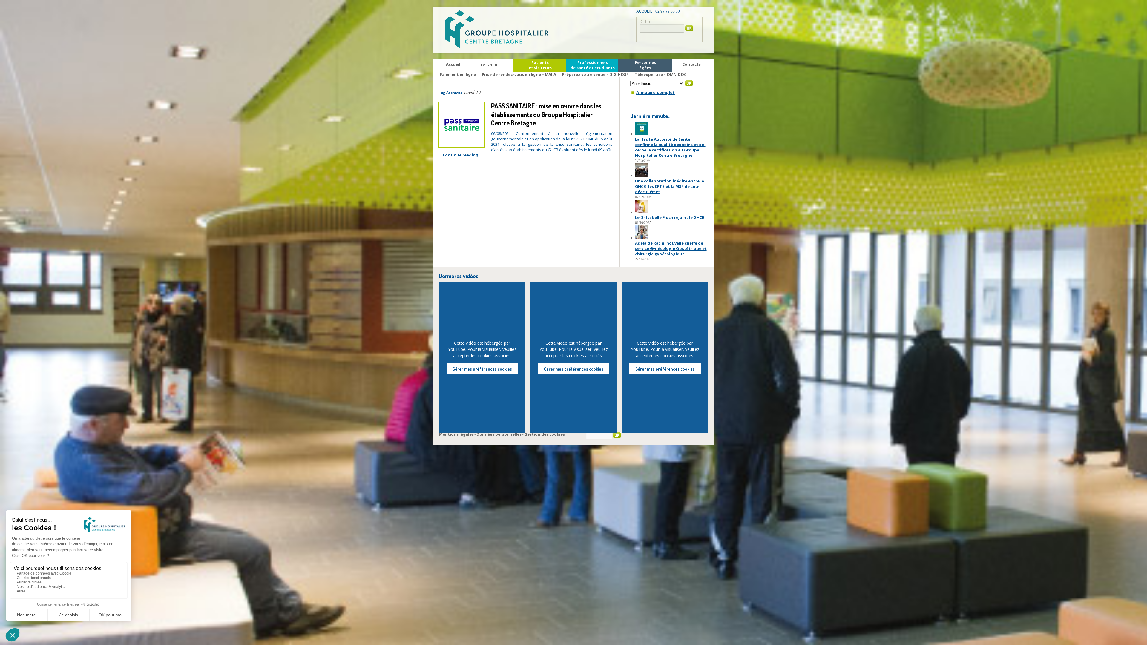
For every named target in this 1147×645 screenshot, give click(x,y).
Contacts (691, 64)
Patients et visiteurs (540, 65)
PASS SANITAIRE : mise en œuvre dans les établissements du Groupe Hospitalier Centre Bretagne (546, 114)
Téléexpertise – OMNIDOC (660, 74)
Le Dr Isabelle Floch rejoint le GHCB (670, 217)
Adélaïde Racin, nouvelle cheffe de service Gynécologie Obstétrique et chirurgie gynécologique (671, 248)
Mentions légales (456, 434)
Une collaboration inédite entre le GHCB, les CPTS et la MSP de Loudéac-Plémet (669, 186)
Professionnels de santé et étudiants (593, 65)
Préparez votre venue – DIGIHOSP (595, 74)
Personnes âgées (645, 65)
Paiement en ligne (458, 74)
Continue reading (463, 155)
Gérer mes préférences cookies (482, 368)
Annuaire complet (655, 92)
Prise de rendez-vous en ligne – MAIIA (519, 74)
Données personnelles (499, 434)
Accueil (453, 64)
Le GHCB (489, 64)
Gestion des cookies (544, 434)
